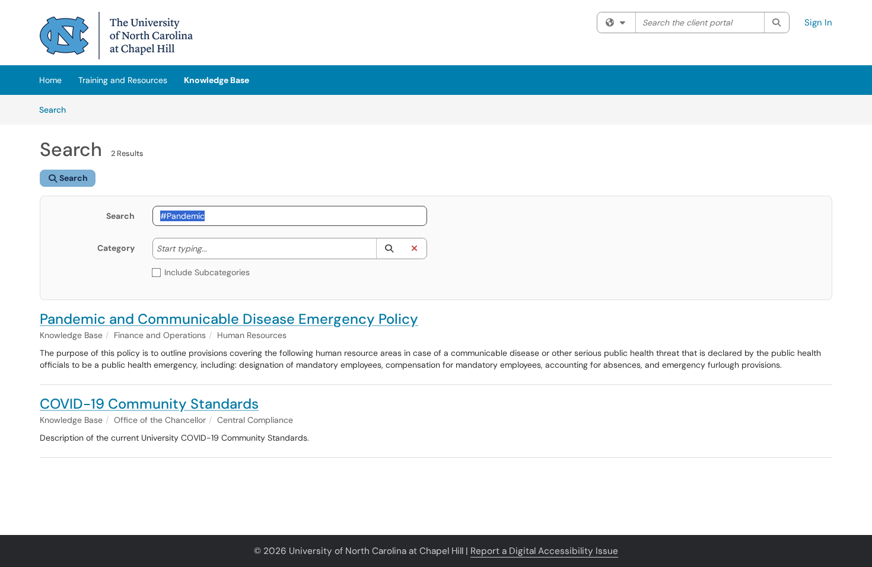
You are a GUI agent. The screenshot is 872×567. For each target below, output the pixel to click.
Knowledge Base (216, 80)
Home (50, 80)
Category (116, 248)
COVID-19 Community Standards (149, 403)
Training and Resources (122, 80)
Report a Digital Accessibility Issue (544, 551)
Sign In (818, 22)
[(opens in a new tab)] (116, 35)
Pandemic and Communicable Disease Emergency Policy (229, 319)
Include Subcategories (207, 272)
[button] (389, 248)
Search (56, 109)
